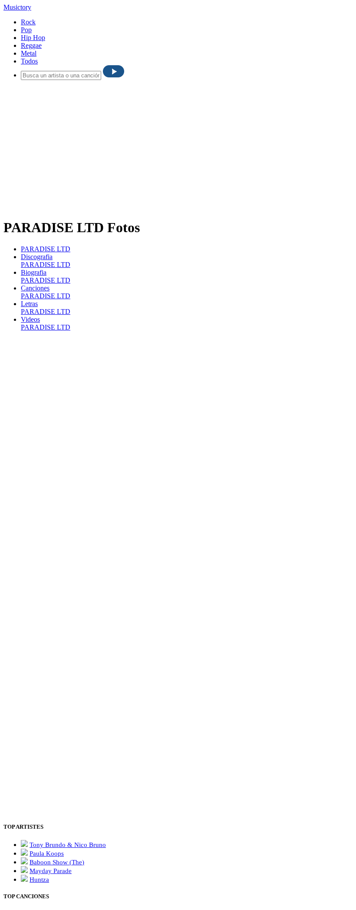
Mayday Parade (51, 870)
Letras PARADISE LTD (45, 307)
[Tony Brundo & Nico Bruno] (24, 844)
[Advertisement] (179, 148)
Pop (26, 29)
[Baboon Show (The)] (24, 862)
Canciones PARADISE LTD (45, 292)
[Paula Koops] (24, 853)
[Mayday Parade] (24, 870)
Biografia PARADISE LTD (45, 276)
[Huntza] (24, 879)
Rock (28, 22)
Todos (29, 61)
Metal (28, 53)
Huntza (39, 879)
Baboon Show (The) (57, 862)
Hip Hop (33, 37)
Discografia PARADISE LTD (45, 260)
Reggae (31, 45)
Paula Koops (47, 853)
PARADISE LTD (45, 249)
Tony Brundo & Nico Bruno (68, 844)
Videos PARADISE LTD (45, 323)
